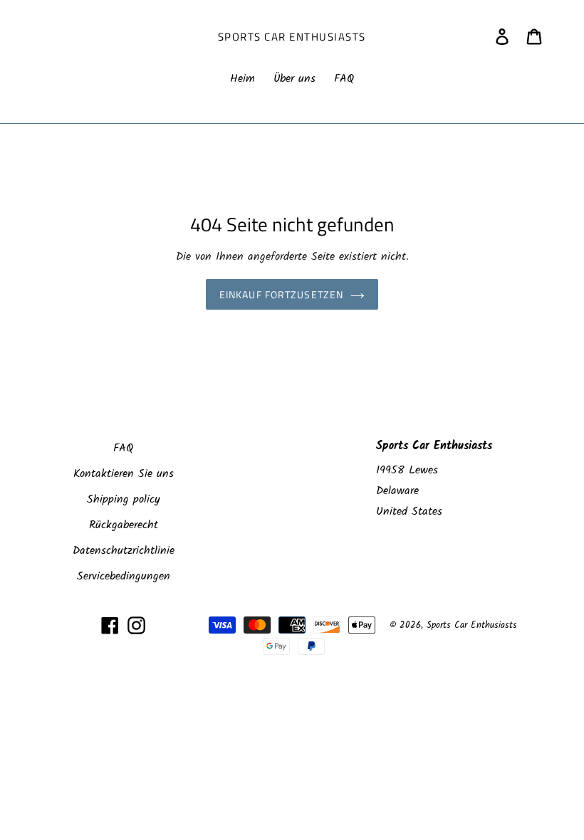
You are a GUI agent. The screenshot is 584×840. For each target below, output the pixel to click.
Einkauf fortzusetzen (281, 294)
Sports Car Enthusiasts (292, 37)
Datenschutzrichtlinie (123, 551)
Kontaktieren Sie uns (123, 474)
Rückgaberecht (123, 525)
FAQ (123, 448)
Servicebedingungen (123, 576)
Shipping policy (123, 499)
